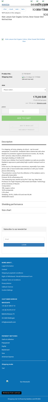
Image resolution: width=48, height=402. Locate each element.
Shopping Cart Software (16, 399)
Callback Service (7, 287)
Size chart (6, 210)
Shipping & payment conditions (12, 273)
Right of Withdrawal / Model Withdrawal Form (17, 276)
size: (3, 85)
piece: (4, 107)
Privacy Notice (6, 283)
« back (11, 9)
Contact (4, 269)
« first (5, 9)
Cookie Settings (7, 290)
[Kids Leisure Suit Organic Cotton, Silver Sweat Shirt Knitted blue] (24, 40)
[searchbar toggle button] (33, 3)
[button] (5, 111)
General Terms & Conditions (11, 280)
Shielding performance (12, 204)
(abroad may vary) (27, 79)
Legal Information (8, 266)
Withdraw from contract (11, 393)
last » (23, 9)
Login (24, 245)
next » (17, 9)
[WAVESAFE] (4, 3)
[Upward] (41, 398)
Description (7, 141)
